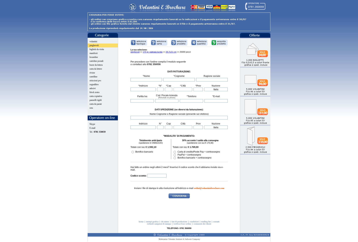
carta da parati (96, 104)
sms (91, 108)
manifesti (94, 53)
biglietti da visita (97, 49)
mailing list (206, 221)
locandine (94, 57)
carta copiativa (96, 96)
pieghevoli (94, 45)
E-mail (92, 128)
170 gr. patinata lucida (152, 52)
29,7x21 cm (171, 52)
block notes (95, 92)
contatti (216, 221)
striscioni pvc (95, 80)
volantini (93, 41)
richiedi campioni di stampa (159, 224)
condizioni (194, 221)
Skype (92, 124)
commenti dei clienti (202, 224)
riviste (92, 72)
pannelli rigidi (96, 100)
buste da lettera (96, 65)
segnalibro (94, 84)
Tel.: (98, 132)
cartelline (93, 76)
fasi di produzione (179, 221)
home (141, 221)
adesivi (93, 88)
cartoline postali (96, 61)
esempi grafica (152, 221)
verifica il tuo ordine (182, 224)
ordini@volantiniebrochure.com (209, 188)
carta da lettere (96, 69)
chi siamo (165, 221)
